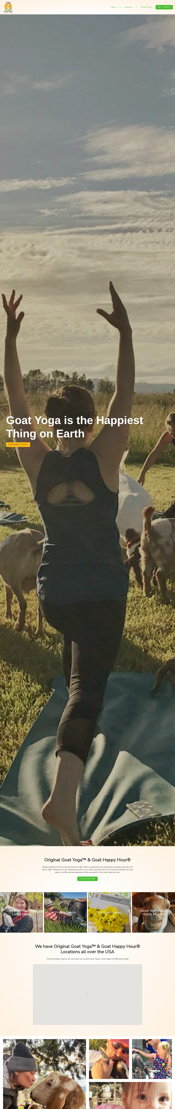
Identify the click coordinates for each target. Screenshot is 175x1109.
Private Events (146, 7)
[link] (21, 912)
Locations (128, 7)
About (113, 7)
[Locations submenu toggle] (136, 7)
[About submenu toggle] (120, 7)
